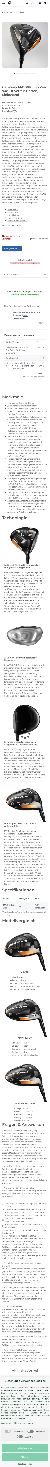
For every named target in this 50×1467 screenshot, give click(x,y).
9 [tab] (36, 73)
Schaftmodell (12, 358)
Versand (41, 376)
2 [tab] (17, 73)
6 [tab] (28, 73)
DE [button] (32, 2)
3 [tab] (20, 73)
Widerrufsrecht (34, 1331)
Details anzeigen (25, 1464)
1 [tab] (14, 73)
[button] (27, 3)
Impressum (28, 1423)
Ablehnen (25, 1457)
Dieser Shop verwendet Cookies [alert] (25, 1381)
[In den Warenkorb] (4, 20)
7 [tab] (30, 73)
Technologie (13, 212)
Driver (14, 108)
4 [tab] (22, 73)
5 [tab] (25, 73)
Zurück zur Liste (10, 12)
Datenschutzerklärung (11, 1423)
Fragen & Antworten (17, 220)
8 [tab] (33, 73)
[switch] (8, 1431)
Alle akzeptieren (25, 1448)
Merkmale (12, 209)
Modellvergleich (15, 218)
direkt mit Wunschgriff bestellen (20, 363)
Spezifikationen (15, 215)
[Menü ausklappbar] (3, 1)
